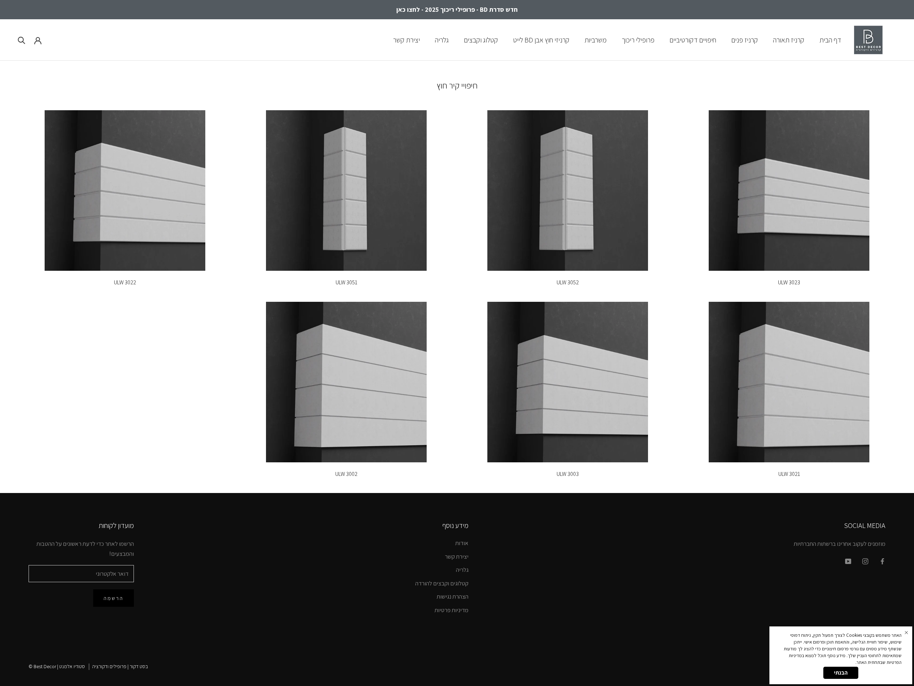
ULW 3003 (568, 474)
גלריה (442, 39)
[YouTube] (848, 561)
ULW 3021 (789, 474)
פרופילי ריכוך (638, 39)
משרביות (595, 39)
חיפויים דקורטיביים (692, 39)
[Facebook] (882, 561)
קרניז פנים (744, 39)
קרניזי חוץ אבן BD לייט (541, 39)
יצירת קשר (406, 39)
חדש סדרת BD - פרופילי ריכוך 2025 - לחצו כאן (457, 9)
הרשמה (114, 598)
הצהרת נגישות (452, 596)
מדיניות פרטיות (451, 610)
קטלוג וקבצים (481, 39)
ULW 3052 (568, 282)
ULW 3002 (346, 474)
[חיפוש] (21, 40)
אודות (461, 543)
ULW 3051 (346, 282)
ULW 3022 (125, 282)
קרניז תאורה (788, 39)
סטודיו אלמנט (72, 666)
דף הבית (830, 39)
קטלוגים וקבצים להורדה (441, 583)
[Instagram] (865, 561)
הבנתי (841, 672)
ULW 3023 (789, 282)
